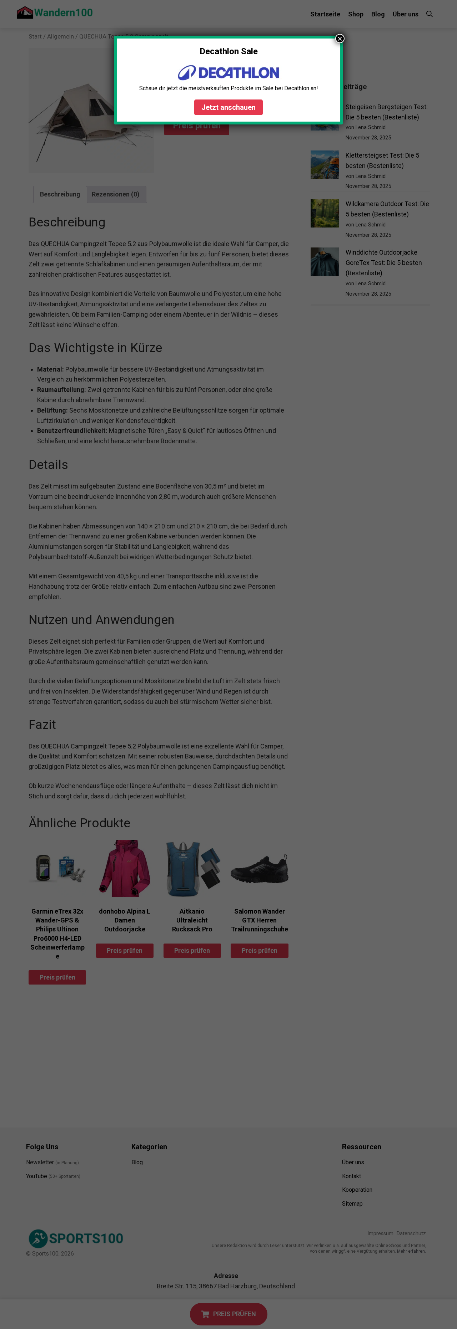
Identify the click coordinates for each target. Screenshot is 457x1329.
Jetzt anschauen (228, 107)
